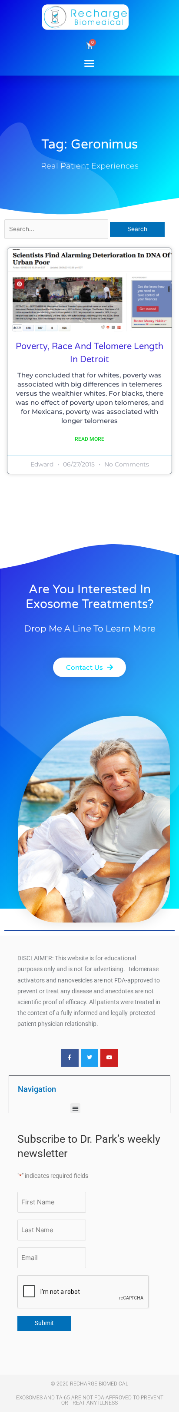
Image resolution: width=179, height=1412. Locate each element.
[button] (89, 63)
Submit (44, 1322)
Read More (89, 439)
